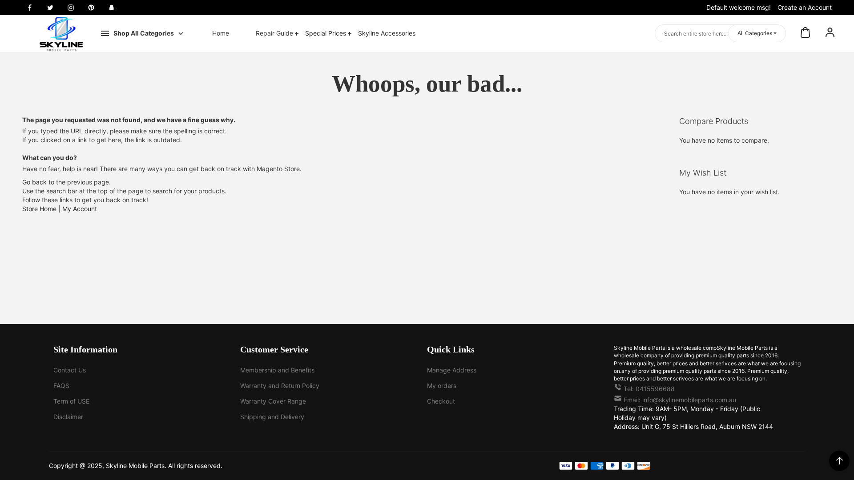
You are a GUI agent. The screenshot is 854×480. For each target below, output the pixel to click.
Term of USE (71, 401)
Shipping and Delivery (272, 416)
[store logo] (61, 33)
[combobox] (720, 33)
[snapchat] (111, 7)
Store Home (39, 208)
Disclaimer (68, 416)
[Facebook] (29, 7)
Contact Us (69, 370)
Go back (34, 182)
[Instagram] (70, 7)
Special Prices (326, 33)
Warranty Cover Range (273, 401)
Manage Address (451, 370)
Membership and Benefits (277, 370)
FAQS (61, 385)
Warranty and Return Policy (279, 385)
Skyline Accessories (386, 33)
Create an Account (804, 7)
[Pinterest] (91, 7)
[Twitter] (50, 7)
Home (220, 33)
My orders (441, 385)
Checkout (441, 401)
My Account (79, 208)
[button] (830, 33)
